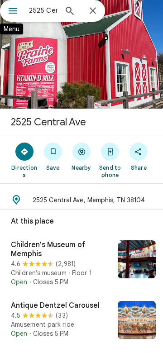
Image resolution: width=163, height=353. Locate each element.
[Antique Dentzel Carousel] (81, 321)
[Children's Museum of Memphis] (81, 263)
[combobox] (43, 10)
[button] (81, 200)
